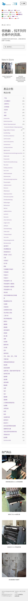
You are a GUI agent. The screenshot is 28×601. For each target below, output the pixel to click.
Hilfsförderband (8, 173)
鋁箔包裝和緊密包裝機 (10, 426)
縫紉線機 (6, 382)
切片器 (5, 263)
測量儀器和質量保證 (9, 362)
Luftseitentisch (7, 185)
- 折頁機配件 (7, 101)
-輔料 (5, 115)
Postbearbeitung (8, 199)
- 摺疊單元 (6, 104)
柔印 (5, 350)
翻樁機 (5, 385)
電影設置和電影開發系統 (10, 431)
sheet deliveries (8, 220)
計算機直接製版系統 (9, 402)
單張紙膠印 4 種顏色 (9, 286)
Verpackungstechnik (9, 240)
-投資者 (6, 109)
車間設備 (6, 408)
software (6, 225)
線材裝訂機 (7, 373)
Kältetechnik (7, 176)
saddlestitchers (8, 211)
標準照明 (6, 353)
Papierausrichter (8, 194)
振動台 (5, 321)
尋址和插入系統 (8, 312)
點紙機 (5, 437)
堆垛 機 (5, 292)
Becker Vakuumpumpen (10, 124)
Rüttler (5, 208)
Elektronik (6, 156)
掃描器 (5, 333)
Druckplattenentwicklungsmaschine (13, 153)
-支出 (5, 112)
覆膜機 (5, 397)
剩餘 (5, 266)
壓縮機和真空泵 (8, 301)
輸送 (5, 414)
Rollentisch (7, 205)
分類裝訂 (6, 260)
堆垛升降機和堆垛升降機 (10, 295)
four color (6, 170)
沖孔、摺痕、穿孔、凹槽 (10, 356)
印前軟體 (6, 272)
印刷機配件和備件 (8, 269)
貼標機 (5, 405)
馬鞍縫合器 (7, 434)
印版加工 (6, 275)
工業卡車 (6, 315)
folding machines (8, 167)
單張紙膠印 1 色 (8, 281)
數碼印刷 (6, 344)
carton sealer (7, 138)
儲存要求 (6, 246)
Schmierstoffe (7, 440)
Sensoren (6, 217)
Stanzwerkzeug (8, 228)
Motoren (6, 188)
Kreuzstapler (7, 182)
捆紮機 (5, 324)
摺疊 (5, 339)
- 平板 (5, 98)
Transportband (7, 234)
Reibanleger (7, 202)
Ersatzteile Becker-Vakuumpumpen (13, 127)
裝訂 (5, 391)
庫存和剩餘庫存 (8, 318)
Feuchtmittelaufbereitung (10, 162)
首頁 (4, 25)
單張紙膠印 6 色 (8, 289)
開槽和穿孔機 (7, 428)
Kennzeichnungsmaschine (10, 179)
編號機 (5, 376)
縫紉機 (5, 379)
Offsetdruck (7, 191)
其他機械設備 (7, 249)
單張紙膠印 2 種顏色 (9, 283)
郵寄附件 (6, 420)
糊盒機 (5, 365)
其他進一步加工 (8, 254)
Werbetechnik (7, 243)
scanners (6, 214)
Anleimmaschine (8, 121)
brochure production (9, 135)
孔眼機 (5, 304)
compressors (7, 144)
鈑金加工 (6, 423)
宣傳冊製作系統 (8, 310)
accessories (6, 118)
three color (6, 231)
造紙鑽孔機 (7, 417)
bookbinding (7, 133)
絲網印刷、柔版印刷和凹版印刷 (12, 370)
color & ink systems (9, 141)
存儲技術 (6, 307)
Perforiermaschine (8, 196)
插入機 (5, 336)
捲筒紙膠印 (7, 330)
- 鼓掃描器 (6, 107)
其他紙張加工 (7, 252)
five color (6, 165)
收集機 (5, 341)
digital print (7, 150)
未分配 (5, 347)
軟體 (5, 411)
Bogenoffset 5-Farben (9, 130)
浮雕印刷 (6, 359)
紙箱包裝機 (7, 368)
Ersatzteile (6, 159)
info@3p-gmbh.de (19, 595)
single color (7, 223)
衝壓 (5, 388)
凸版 (5, 257)
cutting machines (8, 147)
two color (6, 237)
